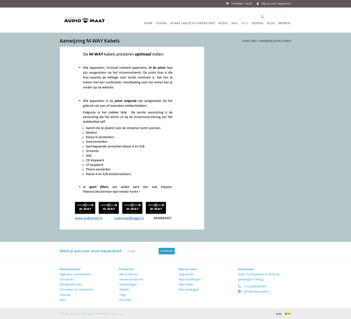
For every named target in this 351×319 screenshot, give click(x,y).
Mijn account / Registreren (276, 3)
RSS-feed (125, 300)
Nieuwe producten (131, 279)
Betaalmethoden (71, 284)
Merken (284, 23)
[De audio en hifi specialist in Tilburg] (84, 20)
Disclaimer (67, 279)
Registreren (186, 274)
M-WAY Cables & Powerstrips (192, 23)
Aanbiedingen (128, 284)
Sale (234, 23)
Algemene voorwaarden (75, 274)
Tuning (161, 23)
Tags (122, 295)
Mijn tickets (186, 284)
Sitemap (65, 295)
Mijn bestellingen (190, 279)
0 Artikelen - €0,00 (241, 3)
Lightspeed (116, 313)
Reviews (257, 23)
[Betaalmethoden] (278, 313)
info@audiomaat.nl (256, 291)
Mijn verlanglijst (189, 289)
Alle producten (128, 274)
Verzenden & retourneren (76, 289)
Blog (271, 23)
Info (244, 23)
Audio (223, 23)
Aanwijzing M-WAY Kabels (275, 41)
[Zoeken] (261, 17)
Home (148, 23)
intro (63, 300)
